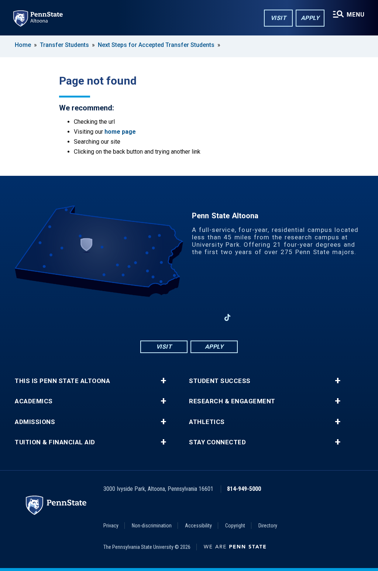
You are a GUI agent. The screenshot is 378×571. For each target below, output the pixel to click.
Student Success (220, 380)
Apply (310, 17)
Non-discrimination (152, 526)
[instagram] (170, 317)
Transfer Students (64, 44)
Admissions (35, 421)
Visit (278, 17)
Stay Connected (217, 442)
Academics (34, 401)
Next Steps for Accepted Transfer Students (156, 44)
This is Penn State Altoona (62, 380)
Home (23, 44)
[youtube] (189, 317)
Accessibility (198, 526)
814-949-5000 (244, 488)
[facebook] (150, 317)
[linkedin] (208, 317)
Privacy (110, 526)
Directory (267, 526)
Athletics (207, 421)
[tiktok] (227, 318)
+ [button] (163, 381)
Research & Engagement (232, 401)
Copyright (235, 526)
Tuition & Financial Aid (55, 442)
